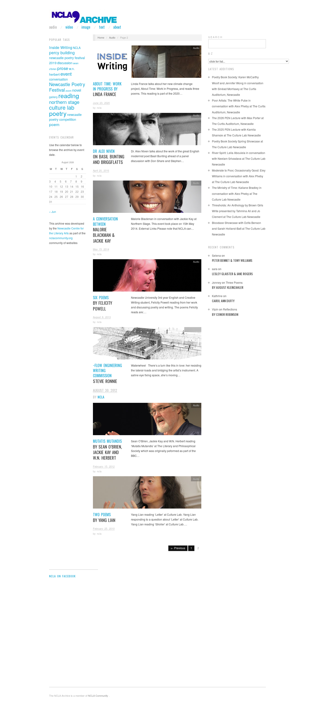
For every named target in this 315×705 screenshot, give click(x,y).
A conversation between (105, 230)
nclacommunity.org (61, 238)
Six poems (102, 303)
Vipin (215, 309)
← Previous (178, 548)
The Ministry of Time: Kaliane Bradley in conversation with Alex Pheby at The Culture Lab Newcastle (237, 193)
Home (101, 37)
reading (68, 95)
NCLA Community (98, 695)
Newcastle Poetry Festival (67, 87)
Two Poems (104, 517)
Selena (216, 255)
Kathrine (217, 296)
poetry (57, 113)
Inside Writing (60, 47)
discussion (64, 62)
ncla (99, 107)
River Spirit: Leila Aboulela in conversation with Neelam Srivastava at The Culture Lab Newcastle (238, 158)
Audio (53, 27)
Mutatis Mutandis (107, 449)
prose (62, 68)
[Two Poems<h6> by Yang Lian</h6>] (147, 494)
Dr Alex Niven (108, 156)
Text (102, 27)
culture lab (61, 107)
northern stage (64, 102)
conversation (58, 79)
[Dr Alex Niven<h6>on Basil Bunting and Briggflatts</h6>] (147, 130)
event (66, 73)
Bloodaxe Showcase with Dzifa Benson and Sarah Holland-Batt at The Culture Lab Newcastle (238, 228)
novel (76, 90)
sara (214, 269)
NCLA (77, 47)
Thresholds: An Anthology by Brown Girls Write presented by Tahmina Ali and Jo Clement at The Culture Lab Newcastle (237, 211)
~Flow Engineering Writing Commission (107, 373)
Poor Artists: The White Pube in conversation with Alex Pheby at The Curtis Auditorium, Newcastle (238, 106)
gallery (53, 97)
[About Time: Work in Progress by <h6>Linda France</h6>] (147, 63)
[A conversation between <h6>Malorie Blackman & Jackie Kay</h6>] (147, 198)
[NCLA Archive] (83, 15)
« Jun (52, 212)
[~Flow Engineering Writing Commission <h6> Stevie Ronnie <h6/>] (147, 344)
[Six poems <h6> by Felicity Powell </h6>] (147, 276)
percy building (62, 52)
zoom (68, 90)
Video (69, 27)
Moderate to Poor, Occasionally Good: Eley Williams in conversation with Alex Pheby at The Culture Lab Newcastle (238, 176)
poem (54, 124)
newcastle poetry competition (65, 117)
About (117, 27)
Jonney (216, 282)
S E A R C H (215, 37)
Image (85, 27)
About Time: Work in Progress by (107, 89)
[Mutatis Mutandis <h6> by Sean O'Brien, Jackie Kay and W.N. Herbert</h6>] (147, 420)
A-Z (210, 53)
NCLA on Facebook (62, 576)
